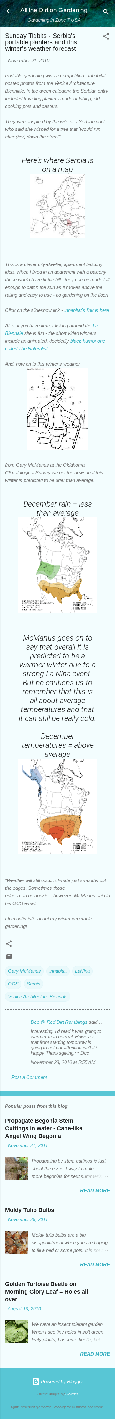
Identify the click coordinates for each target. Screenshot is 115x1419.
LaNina (82, 971)
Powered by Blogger (61, 1381)
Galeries (72, 1394)
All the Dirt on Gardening (54, 10)
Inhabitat (58, 971)
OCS (13, 983)
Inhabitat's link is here (86, 310)
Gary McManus (24, 971)
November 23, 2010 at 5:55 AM (63, 1062)
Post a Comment (29, 1077)
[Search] (106, 13)
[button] (106, 37)
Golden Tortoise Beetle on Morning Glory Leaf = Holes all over (46, 1292)
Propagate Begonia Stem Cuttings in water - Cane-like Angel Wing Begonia (43, 1128)
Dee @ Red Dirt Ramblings (59, 1022)
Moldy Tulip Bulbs (29, 1210)
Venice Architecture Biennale (37, 996)
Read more (95, 1190)
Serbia (33, 983)
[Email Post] (9, 958)
